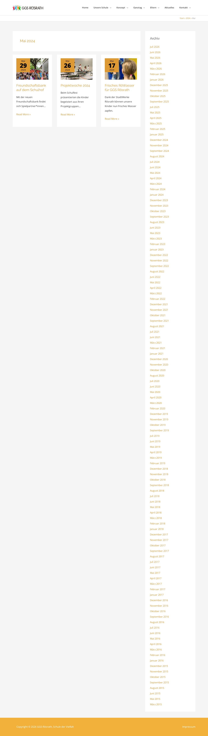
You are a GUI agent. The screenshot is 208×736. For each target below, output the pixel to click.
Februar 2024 (157, 189)
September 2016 (159, 616)
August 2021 (157, 326)
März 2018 (156, 518)
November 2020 (159, 364)
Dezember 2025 (159, 85)
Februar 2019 (157, 463)
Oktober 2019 (158, 425)
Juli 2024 (154, 161)
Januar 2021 (157, 353)
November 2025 (159, 90)
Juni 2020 (155, 386)
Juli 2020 (154, 381)
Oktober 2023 (158, 211)
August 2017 (157, 556)
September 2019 (159, 430)
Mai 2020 (155, 392)
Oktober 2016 (158, 611)
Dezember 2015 (159, 666)
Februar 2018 (157, 523)
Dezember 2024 (159, 140)
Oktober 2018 (158, 479)
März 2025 (156, 123)
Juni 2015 (155, 693)
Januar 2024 (157, 194)
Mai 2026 (155, 57)
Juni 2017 (155, 567)
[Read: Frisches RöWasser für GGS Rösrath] (121, 68)
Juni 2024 (155, 167)
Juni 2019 (155, 441)
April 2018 (155, 512)
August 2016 (157, 622)
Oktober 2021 (158, 315)
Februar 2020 (157, 408)
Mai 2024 (155, 172)
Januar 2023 (157, 249)
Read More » (23, 114)
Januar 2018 (157, 529)
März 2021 (156, 342)
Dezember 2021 (159, 304)
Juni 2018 (155, 501)
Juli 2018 (154, 496)
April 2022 (155, 288)
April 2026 (155, 63)
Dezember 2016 (159, 600)
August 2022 (157, 271)
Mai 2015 (155, 699)
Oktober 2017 (158, 545)
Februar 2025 (157, 129)
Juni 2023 (155, 227)
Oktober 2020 (158, 370)
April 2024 (155, 178)
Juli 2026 (154, 46)
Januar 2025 (157, 134)
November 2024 (159, 145)
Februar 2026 (157, 74)
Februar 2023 (157, 244)
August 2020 (157, 375)
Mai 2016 (155, 638)
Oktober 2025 (158, 96)
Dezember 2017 (159, 534)
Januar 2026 (157, 79)
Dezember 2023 (159, 200)
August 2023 (157, 222)
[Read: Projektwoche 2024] (77, 68)
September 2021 (159, 320)
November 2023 (159, 205)
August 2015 (157, 688)
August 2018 (157, 490)
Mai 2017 (155, 572)
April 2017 (155, 578)
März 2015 (156, 704)
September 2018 (159, 485)
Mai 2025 (155, 112)
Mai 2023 (155, 233)
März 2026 (156, 68)
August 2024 (157, 156)
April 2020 (155, 397)
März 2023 (156, 238)
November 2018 (159, 474)
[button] (109, 8)
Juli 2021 (154, 331)
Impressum (188, 726)
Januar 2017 (157, 594)
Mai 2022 (155, 282)
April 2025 (155, 118)
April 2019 (155, 452)
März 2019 (156, 457)
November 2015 (159, 671)
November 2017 (159, 540)
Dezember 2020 (159, 359)
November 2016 (159, 605)
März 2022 (156, 293)
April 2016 (155, 644)
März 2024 (156, 183)
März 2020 (156, 403)
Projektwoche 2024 (75, 85)
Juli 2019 (154, 435)
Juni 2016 (155, 633)
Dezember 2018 (159, 468)
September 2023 (159, 216)
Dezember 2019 (159, 414)
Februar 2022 (157, 298)
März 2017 (156, 583)
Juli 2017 (154, 562)
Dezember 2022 (159, 255)
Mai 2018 (155, 507)
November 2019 (159, 419)
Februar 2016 (157, 655)
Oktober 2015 (158, 677)
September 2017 (159, 551)
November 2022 (159, 260)
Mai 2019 (155, 446)
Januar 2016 (157, 660)
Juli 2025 (154, 107)
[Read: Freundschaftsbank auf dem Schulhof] (32, 68)
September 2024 (159, 151)
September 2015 (159, 682)
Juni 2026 (155, 52)
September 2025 (159, 101)
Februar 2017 (157, 589)
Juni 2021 (155, 337)
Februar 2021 (157, 348)
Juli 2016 (154, 627)
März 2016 (156, 649)
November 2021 (159, 309)
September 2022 (159, 266)
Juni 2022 (155, 277)
